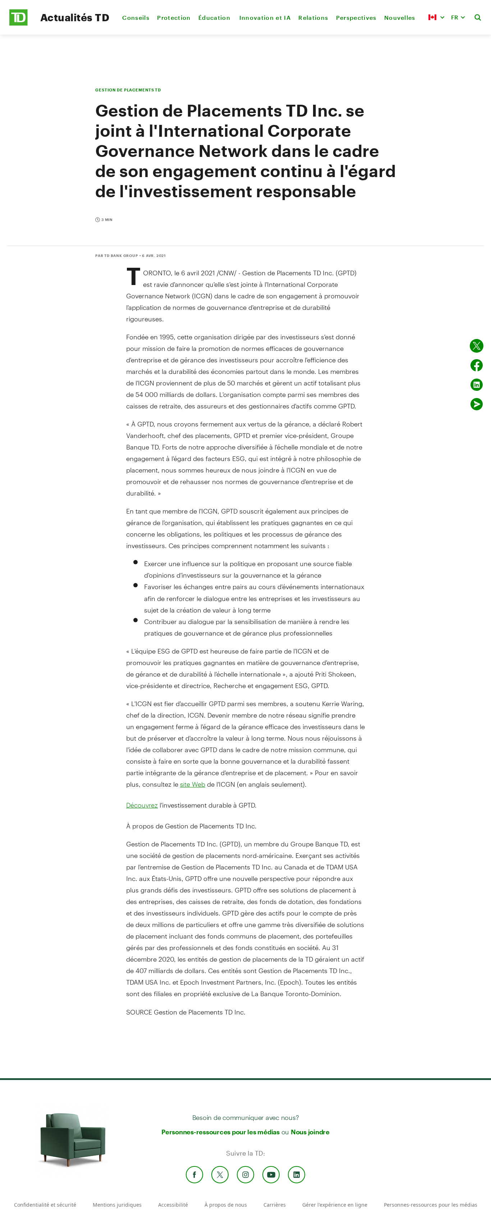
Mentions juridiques (117, 1204)
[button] (436, 17)
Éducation (214, 17)
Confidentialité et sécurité (45, 1204)
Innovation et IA (265, 17)
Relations (313, 17)
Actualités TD (74, 17)
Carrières (274, 1204)
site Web (192, 784)
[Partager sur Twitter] (476, 346)
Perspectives (356, 17)
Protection (174, 17)
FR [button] (454, 17)
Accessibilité (173, 1204)
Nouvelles (400, 17)
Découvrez (142, 805)
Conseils (136, 17)
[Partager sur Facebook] (476, 365)
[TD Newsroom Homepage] (18, 23)
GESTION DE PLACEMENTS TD (128, 89)
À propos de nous (226, 1204)
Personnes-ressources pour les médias (220, 1132)
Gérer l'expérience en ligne (334, 1204)
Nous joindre (310, 1132)
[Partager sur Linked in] (476, 384)
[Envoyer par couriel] (476, 404)
